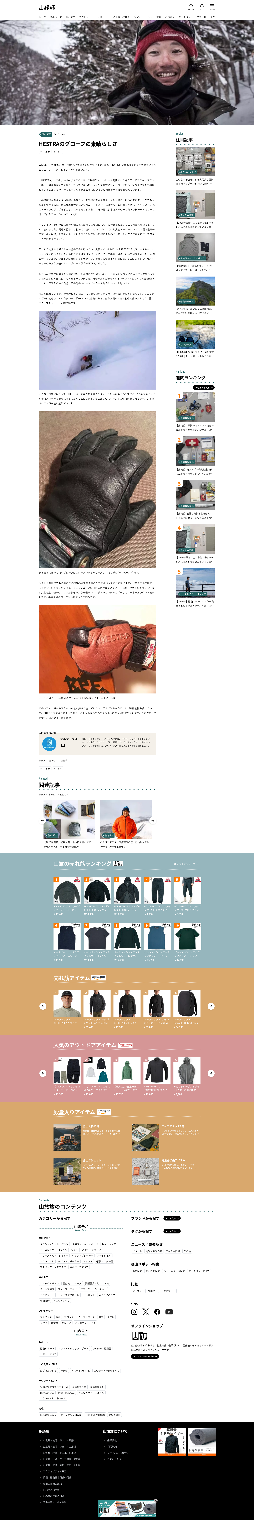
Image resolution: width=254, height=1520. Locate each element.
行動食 (63, 1370)
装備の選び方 (79, 1387)
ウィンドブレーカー (82, 1255)
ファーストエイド (67, 1289)
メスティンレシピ (80, 1370)
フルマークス (68, 739)
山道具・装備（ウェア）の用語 (59, 1446)
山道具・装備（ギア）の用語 (58, 1440)
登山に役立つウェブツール (54, 1387)
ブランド (201, 17)
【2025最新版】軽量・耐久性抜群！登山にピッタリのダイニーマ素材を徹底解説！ (68, 844)
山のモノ (53, 760)
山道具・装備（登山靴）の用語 (59, 1453)
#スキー (58, 151)
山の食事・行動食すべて (106, 1370)
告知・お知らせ (154, 1251)
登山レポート (47, 1348)
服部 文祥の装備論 (95, 1414)
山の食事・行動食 (120, 17)
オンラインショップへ (143, 1356)
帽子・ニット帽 (104, 1261)
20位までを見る (202, 387)
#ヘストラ (45, 151)
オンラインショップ (184, 864)
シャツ (74, 1250)
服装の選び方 (47, 1392)
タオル (110, 1317)
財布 (101, 1317)
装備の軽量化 (97, 1387)
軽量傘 (54, 1322)
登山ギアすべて (61, 1300)
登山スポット (186, 17)
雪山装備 (45, 1300)
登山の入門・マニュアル (91, 1392)
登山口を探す (153, 1271)
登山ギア (70, 17)
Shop (202, 9)
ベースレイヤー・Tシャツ (53, 1250)
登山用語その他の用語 (55, 1502)
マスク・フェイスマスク (53, 1267)
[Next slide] (152, 820)
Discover (191, 9)
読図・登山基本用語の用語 (57, 1477)
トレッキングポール (68, 1295)
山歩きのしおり (48, 1414)
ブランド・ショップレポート (73, 1348)
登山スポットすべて (199, 1271)
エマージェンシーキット (93, 1289)
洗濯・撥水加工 (66, 1392)
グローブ (66, 1322)
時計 (58, 1317)
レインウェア (109, 1244)
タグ (212, 17)
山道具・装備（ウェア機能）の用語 (62, 1459)
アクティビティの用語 (55, 1471)
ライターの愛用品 (101, 1348)
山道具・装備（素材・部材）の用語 (62, 1465)
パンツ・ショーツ (91, 1250)
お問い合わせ (114, 1459)
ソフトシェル (47, 1261)
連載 (158, 17)
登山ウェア (56, 17)
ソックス (87, 1261)
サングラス (46, 1317)
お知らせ (169, 17)
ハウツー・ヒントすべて (53, 1398)
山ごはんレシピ (48, 1370)
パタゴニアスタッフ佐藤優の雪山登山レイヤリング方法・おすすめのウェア (126, 844)
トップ (42, 17)
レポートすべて (48, 1354)
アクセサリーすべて (85, 1322)
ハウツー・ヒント (142, 17)
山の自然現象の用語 (53, 1496)
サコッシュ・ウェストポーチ (79, 1317)
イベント (137, 1251)
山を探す (137, 1271)
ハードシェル (104, 1255)
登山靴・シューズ (72, 1283)
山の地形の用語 (51, 1490)
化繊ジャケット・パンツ (85, 1244)
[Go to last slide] (42, 820)
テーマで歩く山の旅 (71, 1414)
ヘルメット (89, 1295)
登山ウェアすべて (79, 1267)
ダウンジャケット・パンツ (54, 1244)
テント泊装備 (47, 1289)
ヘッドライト (47, 1295)
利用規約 (112, 1446)
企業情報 (112, 1440)
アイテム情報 (173, 1251)
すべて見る (171, 1218)
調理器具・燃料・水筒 (97, 1283)
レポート (102, 17)
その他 (43, 1322)
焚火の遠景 (114, 1414)
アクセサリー (86, 17)
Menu (212, 9)
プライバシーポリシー (119, 1453)
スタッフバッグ (107, 1295)
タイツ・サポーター (68, 1261)
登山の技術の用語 (52, 1483)
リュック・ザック (49, 1283)
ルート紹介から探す (174, 1271)
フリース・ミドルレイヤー (54, 1255)
